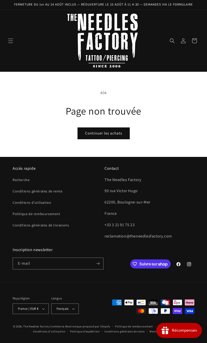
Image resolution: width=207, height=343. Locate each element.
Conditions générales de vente (37, 191)
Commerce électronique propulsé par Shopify (80, 326)
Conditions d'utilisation (32, 202)
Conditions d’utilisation (49, 331)
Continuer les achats (103, 133)
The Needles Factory (36, 326)
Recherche (21, 180)
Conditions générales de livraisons (41, 225)
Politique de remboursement (36, 214)
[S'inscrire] (97, 263)
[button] (10, 40)
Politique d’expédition (84, 331)
